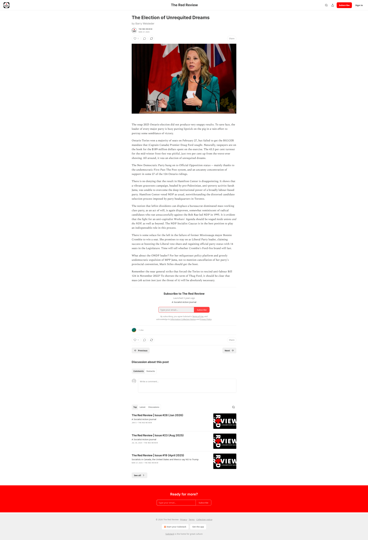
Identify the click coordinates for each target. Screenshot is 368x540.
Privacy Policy (205, 319)
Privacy (183, 519)
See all (137, 475)
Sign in (359, 5)
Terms (192, 519)
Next (227, 350)
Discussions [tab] (153, 407)
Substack (169, 534)
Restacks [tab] (150, 371)
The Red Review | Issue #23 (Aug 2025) (158, 435)
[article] (184, 421)
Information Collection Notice (183, 319)
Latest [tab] (142, 407)
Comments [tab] (138, 371)
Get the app (198, 526)
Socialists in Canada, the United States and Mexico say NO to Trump (165, 459)
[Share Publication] (333, 5)
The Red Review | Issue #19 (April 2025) (158, 455)
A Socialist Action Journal (144, 419)
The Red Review (145, 29)
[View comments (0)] (144, 38)
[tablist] (144, 371)
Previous (142, 350)
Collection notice (204, 519)
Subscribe (344, 5)
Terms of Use (197, 316)
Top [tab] (135, 407)
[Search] (326, 5)
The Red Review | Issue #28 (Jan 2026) (157, 415)
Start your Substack (176, 526)
